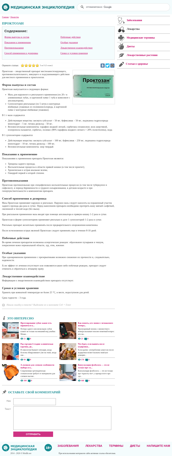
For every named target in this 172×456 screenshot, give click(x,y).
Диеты (135, 445)
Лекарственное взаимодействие (76, 48)
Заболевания (68, 445)
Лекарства (93, 445)
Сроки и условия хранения (74, 53)
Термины (116, 445)
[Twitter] (107, 66)
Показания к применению (17, 42)
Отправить (33, 434)
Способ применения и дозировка (21, 53)
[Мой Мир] (112, 66)
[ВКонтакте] (103, 66)
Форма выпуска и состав (16, 37)
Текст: (8, 409)
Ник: (9, 401)
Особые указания (69, 42)
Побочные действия (70, 37)
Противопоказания (14, 48)
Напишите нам (158, 445)
